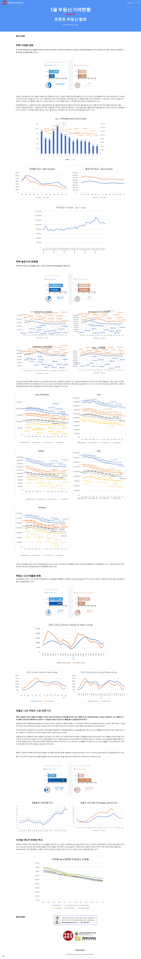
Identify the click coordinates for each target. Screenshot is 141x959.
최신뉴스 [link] (130, 3)
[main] (70, 16)
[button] (138, 2)
